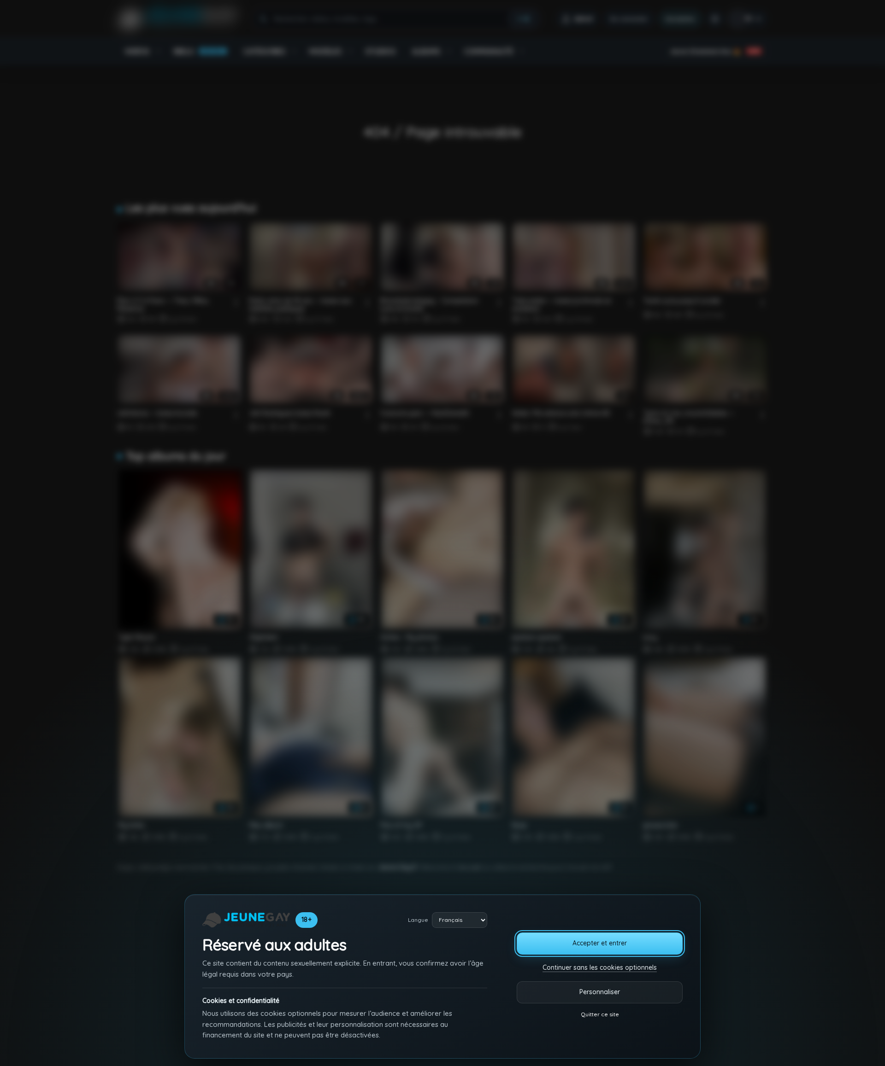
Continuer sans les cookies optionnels (600, 967)
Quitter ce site (600, 1014)
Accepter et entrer (599, 943)
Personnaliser (599, 992)
